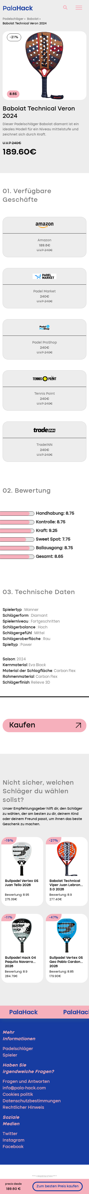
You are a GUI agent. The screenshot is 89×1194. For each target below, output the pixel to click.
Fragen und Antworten (26, 1082)
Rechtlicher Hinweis (23, 1108)
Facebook (13, 1147)
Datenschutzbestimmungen (32, 1101)
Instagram (13, 1140)
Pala (18, 8)
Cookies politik (18, 1095)
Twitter (10, 1134)
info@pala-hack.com (24, 1088)
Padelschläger (18, 1049)
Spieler (10, 1055)
